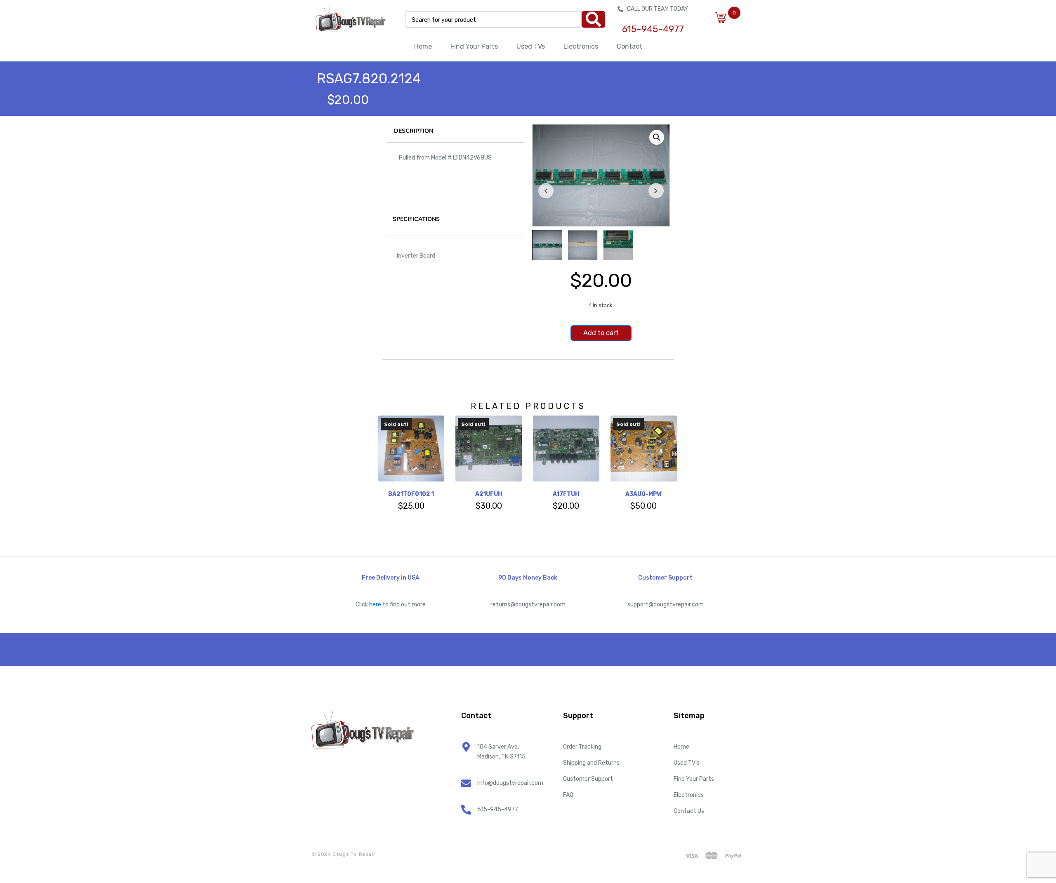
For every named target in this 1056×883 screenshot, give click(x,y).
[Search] (593, 19)
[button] (656, 137)
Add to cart (601, 333)
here (375, 604)
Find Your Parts (474, 46)
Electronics (580, 46)
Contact (629, 46)
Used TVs (530, 46)
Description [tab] (413, 131)
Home (423, 46)
